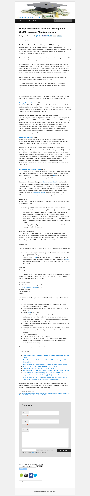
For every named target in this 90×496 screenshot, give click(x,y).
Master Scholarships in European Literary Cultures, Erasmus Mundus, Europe (45, 364)
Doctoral (24, 393)
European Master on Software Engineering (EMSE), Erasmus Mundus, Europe (45, 375)
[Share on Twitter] (49, 36)
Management (66, 393)
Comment (25, 430)
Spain (31, 395)
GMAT (29, 313)
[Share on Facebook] (44, 36)
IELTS (67, 259)
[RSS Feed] (23, 470)
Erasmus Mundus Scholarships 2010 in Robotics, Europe (39, 368)
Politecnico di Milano (25, 137)
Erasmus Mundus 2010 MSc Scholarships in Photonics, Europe (41, 379)
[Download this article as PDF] (59, 36)
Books (35, 21)
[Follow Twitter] (35, 477)
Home (21, 21)
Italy (46, 393)
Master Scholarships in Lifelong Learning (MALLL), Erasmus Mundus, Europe (45, 377)
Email (25, 421)
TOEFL (35, 257)
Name (25, 413)
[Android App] (21, 477)
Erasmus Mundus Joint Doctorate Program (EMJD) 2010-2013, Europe (43, 373)
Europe (37, 393)
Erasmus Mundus (30, 393)
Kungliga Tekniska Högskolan (28, 103)
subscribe (33, 452)
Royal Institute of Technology (30, 287)
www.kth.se (51, 347)
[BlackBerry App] (26, 477)
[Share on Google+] (54, 36)
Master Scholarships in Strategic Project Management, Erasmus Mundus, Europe (46, 370)
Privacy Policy (52, 491)
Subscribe (28, 21)
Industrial (42, 393)
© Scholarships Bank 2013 (41, 491)
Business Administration (50, 182)
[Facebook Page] (31, 477)
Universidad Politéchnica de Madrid (30, 169)
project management (39, 193)
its (54, 175)
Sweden (35, 395)
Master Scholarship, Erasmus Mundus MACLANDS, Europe (40, 366)
